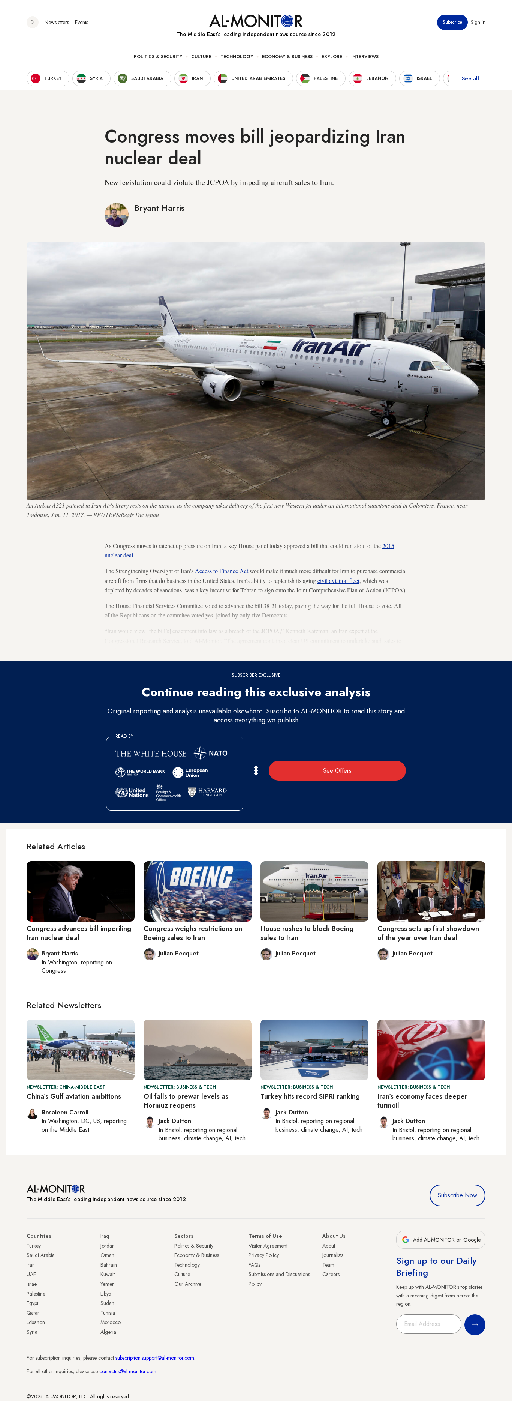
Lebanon (36, 1322)
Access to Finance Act (221, 571)
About (328, 1245)
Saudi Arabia (41, 1255)
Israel (32, 1284)
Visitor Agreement (268, 1245)
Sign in (478, 22)
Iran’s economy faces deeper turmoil (422, 1101)
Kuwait (107, 1274)
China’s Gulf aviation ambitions (74, 1096)
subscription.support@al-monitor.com (154, 1358)
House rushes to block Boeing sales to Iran (306, 933)
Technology (236, 56)
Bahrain (108, 1265)
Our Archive (187, 1284)
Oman (107, 1255)
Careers (331, 1274)
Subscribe (452, 22)
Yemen (107, 1284)
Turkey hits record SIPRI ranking (310, 1096)
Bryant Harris (159, 208)
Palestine (36, 1293)
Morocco (110, 1322)
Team (328, 1265)
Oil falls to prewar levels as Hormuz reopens (186, 1101)
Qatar (33, 1313)
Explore (332, 56)
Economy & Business (287, 56)
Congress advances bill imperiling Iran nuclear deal (79, 933)
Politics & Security (158, 56)
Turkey (34, 1245)
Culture (201, 56)
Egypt (32, 1303)
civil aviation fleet (338, 580)
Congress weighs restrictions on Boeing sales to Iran (193, 933)
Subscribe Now (457, 1195)
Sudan (107, 1303)
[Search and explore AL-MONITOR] (33, 22)
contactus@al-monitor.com (127, 1371)
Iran (31, 1265)
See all (470, 78)
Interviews (365, 56)
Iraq (104, 1236)
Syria (32, 1332)
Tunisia (107, 1313)
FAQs (254, 1265)
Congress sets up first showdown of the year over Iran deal (428, 933)
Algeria (108, 1332)
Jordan (107, 1245)
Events (81, 22)
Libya (105, 1293)
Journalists (332, 1255)
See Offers (337, 770)
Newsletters (57, 22)
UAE (31, 1274)
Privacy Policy (264, 1255)
